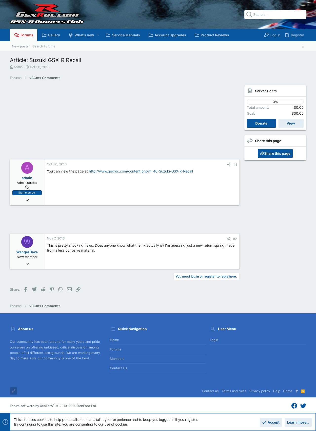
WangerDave (27, 252)
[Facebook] (294, 406)
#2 (235, 239)
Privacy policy (259, 391)
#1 (235, 165)
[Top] (296, 391)
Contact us (118, 368)
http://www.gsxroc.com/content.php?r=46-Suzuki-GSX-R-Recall (141, 171)
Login (214, 340)
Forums (115, 349)
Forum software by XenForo (53, 406)
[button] (98, 35)
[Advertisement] (120, 122)
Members (117, 359)
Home (114, 340)
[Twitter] (303, 406)
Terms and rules (234, 391)
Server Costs (266, 91)
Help (276, 391)
